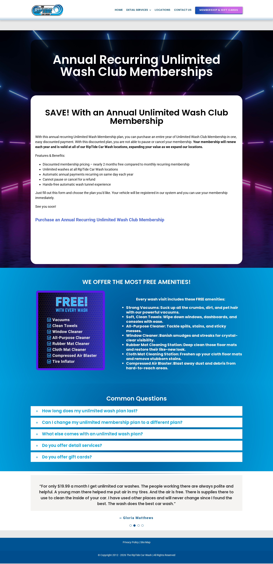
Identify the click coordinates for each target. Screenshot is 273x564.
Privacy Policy (131, 542)
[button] (136, 411)
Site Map (145, 542)
